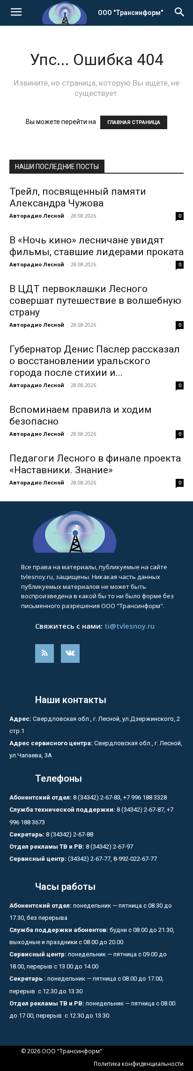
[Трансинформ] (96, 532)
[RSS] (44, 653)
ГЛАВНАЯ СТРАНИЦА (133, 122)
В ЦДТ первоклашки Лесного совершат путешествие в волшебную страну (95, 300)
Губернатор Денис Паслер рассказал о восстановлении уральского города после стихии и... (94, 361)
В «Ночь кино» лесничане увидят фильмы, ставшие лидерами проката (96, 246)
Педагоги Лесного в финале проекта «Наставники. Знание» (95, 464)
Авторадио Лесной (36, 215)
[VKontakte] (70, 653)
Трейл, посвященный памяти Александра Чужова (77, 197)
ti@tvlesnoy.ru (129, 626)
